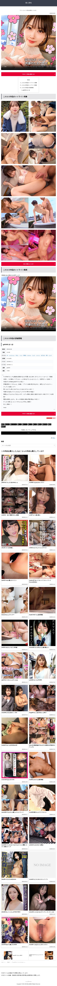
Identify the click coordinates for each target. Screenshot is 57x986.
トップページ (28, 981)
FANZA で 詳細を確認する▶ (28, 74)
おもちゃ (29, 355)
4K (7, 355)
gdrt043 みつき (26, 90)
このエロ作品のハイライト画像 (29, 82)
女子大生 (43, 355)
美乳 (47, 355)
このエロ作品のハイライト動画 (29, 85)
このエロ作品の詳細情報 (27, 87)
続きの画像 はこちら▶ (28, 264)
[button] (54, 445)
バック (21, 355)
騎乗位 (24, 355)
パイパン (38, 355)
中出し (17, 355)
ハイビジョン (12, 355)
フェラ (33, 355)
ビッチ (50, 355)
